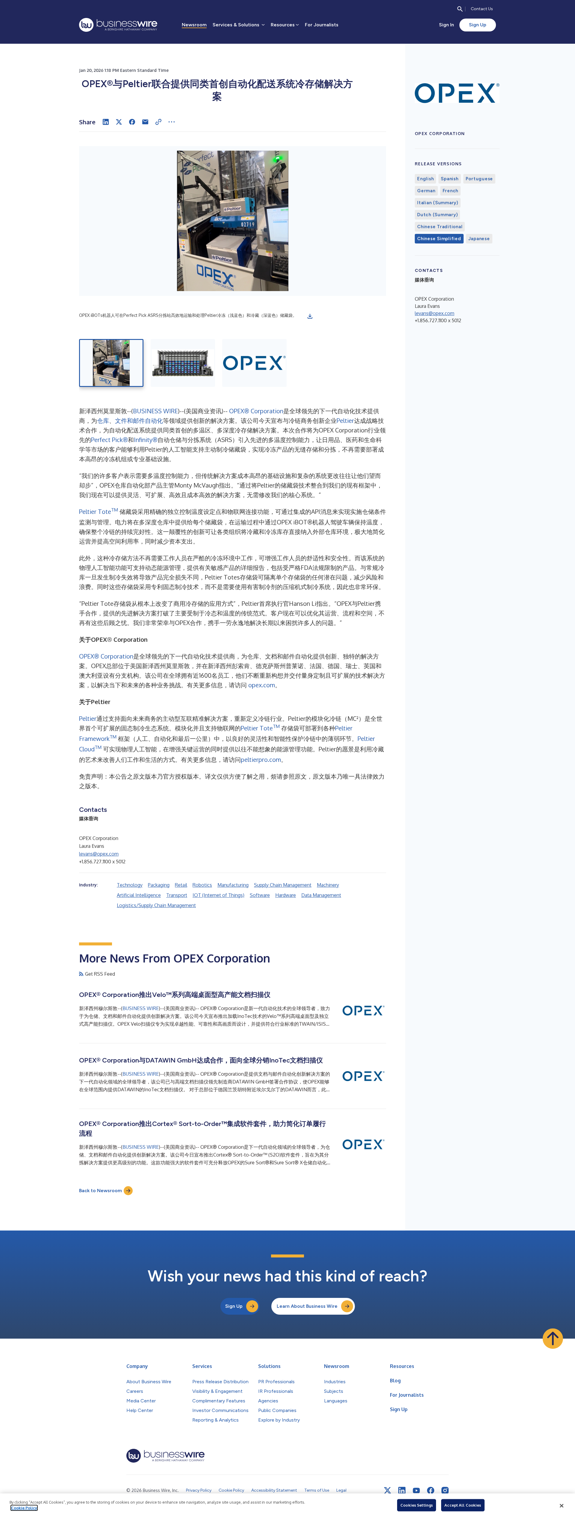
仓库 (103, 420)
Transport (176, 895)
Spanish (449, 178)
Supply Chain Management (282, 885)
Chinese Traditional (439, 226)
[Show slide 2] (183, 363)
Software (260, 895)
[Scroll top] (553, 1338)
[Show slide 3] (254, 363)
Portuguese (479, 178)
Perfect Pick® (109, 440)
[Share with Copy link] (158, 122)
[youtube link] (416, 1490)
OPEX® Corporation (256, 411)
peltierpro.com (261, 759)
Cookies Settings (416, 1505)
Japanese (479, 238)
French (451, 190)
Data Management (321, 895)
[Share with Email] (145, 122)
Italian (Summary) (437, 202)
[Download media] (310, 316)
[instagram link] (445, 1490)
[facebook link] (430, 1490)
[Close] (561, 1505)
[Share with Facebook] (132, 122)
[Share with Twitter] (119, 122)
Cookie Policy (24, 1507)
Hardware (285, 895)
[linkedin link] (401, 1490)
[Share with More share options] (171, 122)
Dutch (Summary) (437, 214)
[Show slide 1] (111, 363)
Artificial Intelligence (139, 895)
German (426, 190)
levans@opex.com (99, 854)
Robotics (202, 885)
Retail (181, 885)
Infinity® (146, 440)
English (425, 178)
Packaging (159, 885)
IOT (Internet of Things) (218, 895)
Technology (130, 885)
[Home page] (118, 25)
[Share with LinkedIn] (106, 122)
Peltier (345, 420)
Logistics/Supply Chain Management (156, 905)
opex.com (261, 685)
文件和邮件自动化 (139, 420)
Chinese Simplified (439, 238)
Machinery (328, 885)
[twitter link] (387, 1490)
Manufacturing (233, 885)
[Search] (460, 9)
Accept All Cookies (462, 1505)
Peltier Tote (98, 511)
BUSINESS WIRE (155, 411)
